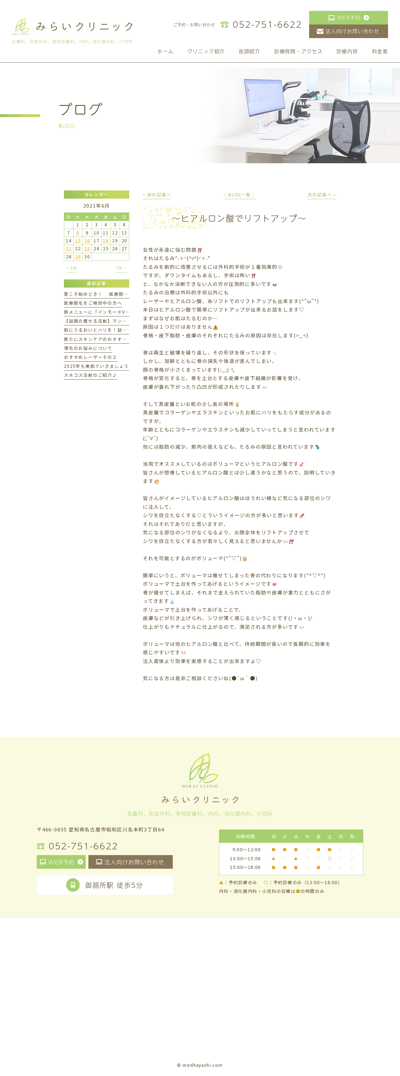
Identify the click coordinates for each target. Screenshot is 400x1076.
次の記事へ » (321, 195)
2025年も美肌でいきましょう (96, 366)
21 (69, 248)
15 (78, 241)
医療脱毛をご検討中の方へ (93, 303)
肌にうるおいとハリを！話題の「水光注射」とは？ (119, 330)
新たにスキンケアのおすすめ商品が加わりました (117, 339)
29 (78, 257)
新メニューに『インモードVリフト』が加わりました (121, 312)
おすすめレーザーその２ (90, 357)
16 (87, 241)
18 (106, 241)
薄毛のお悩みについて (88, 348)
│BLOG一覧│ (239, 195)
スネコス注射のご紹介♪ (90, 375)
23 (87, 248)
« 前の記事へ (157, 195)
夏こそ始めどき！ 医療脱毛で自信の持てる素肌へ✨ (123, 294)
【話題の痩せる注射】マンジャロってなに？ (112, 321)
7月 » (121, 267)
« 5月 (72, 267)
